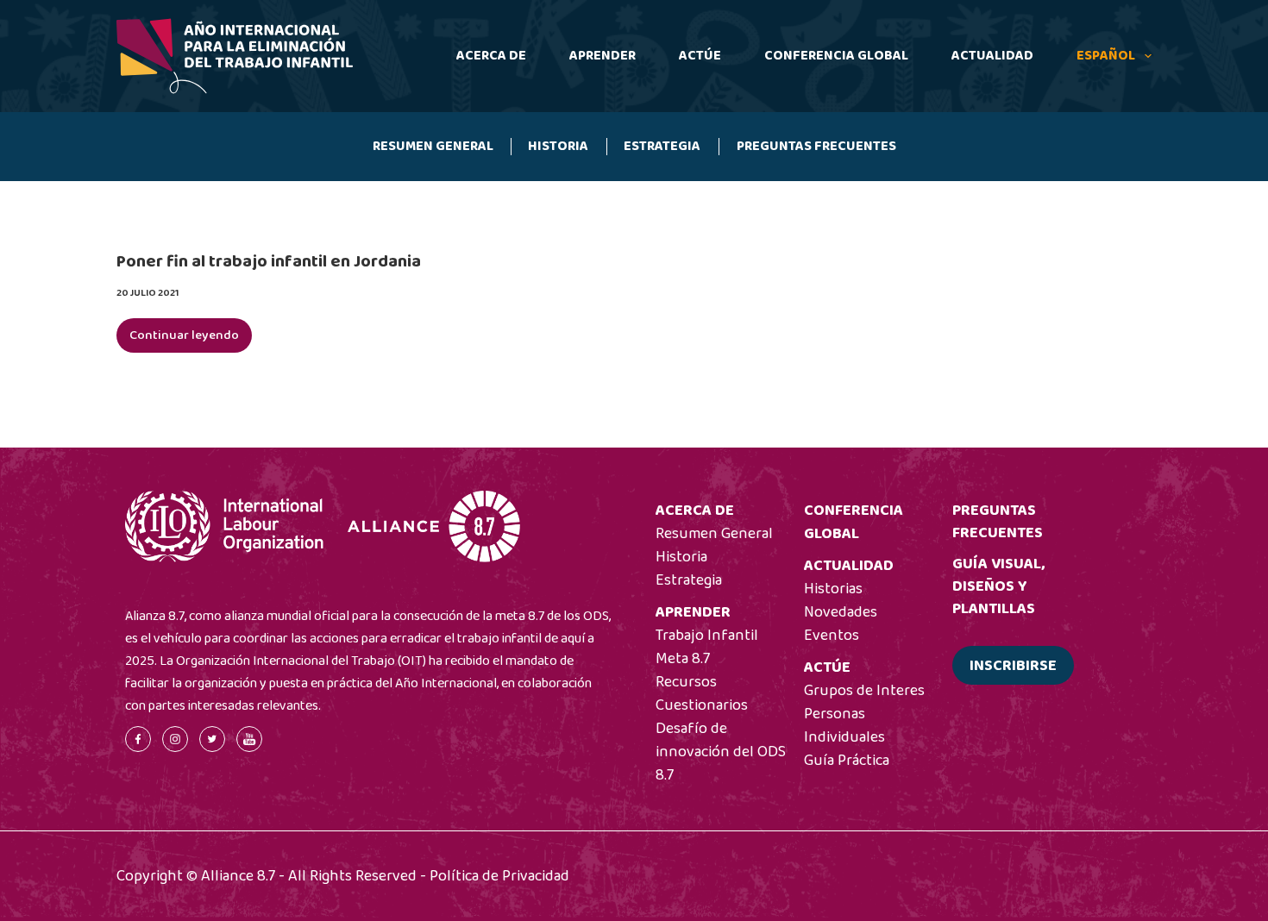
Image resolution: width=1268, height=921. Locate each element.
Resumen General (433, 146)
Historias (833, 589)
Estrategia (662, 146)
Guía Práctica (846, 761)
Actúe (700, 55)
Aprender (602, 55)
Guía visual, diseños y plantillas (998, 586)
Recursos (686, 682)
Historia (558, 146)
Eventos (831, 635)
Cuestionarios (702, 705)
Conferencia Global (836, 55)
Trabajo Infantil (707, 635)
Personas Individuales (844, 725)
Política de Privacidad (499, 876)
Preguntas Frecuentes (816, 146)
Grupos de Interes (864, 691)
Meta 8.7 (683, 659)
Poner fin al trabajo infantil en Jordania (268, 261)
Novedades (840, 612)
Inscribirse (1013, 666)
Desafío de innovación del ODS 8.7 (721, 752)
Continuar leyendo (184, 339)
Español (1106, 55)
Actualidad (992, 55)
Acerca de (491, 55)
